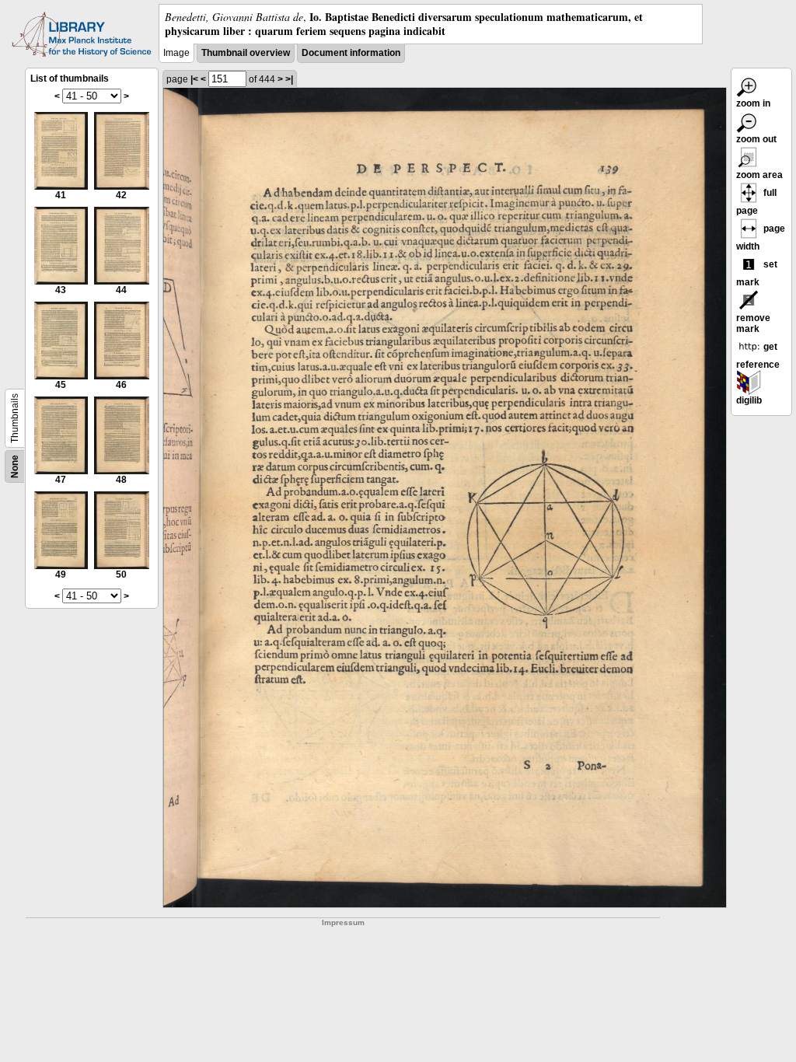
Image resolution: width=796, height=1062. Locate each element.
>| (289, 79)
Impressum (343, 922)
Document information (351, 52)
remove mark (753, 323)
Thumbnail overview (245, 52)
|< (194, 79)
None (14, 466)
